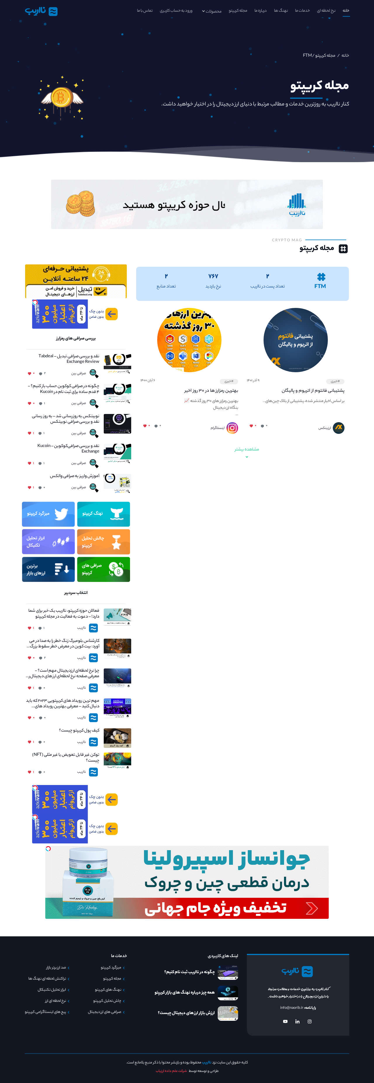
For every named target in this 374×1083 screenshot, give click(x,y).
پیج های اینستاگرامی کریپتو (45, 1012)
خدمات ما (302, 11)
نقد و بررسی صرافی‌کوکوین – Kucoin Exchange (68, 449)
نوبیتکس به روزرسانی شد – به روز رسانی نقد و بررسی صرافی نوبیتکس (65, 419)
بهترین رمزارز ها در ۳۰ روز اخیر (211, 391)
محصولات (213, 11)
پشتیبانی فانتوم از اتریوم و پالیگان (313, 391)
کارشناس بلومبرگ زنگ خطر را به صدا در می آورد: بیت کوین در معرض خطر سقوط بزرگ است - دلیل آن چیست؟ (64, 644)
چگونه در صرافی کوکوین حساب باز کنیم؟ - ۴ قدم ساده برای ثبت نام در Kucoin (63, 389)
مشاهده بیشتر (247, 449)
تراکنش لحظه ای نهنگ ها (47, 979)
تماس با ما (145, 11)
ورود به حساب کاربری (176, 11)
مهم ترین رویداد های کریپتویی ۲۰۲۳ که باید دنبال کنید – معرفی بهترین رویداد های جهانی (62, 704)
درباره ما (260, 11)
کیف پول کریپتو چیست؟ (79, 731)
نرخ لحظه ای (326, 11)
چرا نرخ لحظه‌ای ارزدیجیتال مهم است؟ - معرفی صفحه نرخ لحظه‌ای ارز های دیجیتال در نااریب (62, 674)
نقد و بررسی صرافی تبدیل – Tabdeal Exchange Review (69, 359)
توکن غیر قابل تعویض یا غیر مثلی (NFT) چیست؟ (65, 758)
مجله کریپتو (238, 11)
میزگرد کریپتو (111, 968)
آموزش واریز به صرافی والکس (74, 476)
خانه (346, 11)
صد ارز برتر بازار (56, 968)
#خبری (335, 381)
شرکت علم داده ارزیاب (171, 1071)
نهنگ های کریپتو (108, 990)
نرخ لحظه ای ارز (55, 1001)
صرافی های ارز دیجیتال (104, 1012)
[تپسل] (35, 302)
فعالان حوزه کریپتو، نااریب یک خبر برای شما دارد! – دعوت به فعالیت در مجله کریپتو (63, 614)
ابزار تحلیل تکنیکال (52, 990)
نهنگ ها (281, 11)
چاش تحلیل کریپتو (107, 1001)
